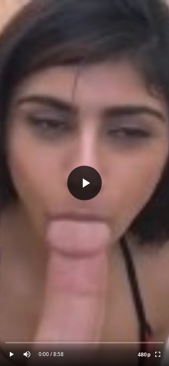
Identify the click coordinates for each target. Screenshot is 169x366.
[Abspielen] (84, 183)
